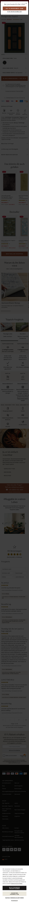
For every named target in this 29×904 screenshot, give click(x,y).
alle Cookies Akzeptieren (14, 888)
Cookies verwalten (14, 893)
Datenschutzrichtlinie (16, 883)
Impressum (14, 900)
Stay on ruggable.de (14, 11)
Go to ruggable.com (14, 8)
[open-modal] (26, 3)
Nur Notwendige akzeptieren (14, 897)
